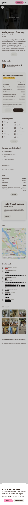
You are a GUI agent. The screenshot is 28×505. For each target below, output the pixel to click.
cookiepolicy (21, 496)
